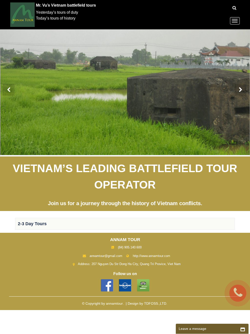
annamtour (114, 303)
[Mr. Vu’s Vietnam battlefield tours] (23, 14)
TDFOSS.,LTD (155, 303)
